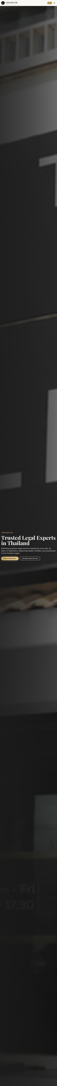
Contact (49, 2)
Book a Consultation (9, 558)
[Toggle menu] (54, 2)
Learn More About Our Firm (30, 558)
